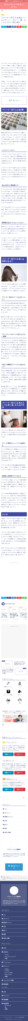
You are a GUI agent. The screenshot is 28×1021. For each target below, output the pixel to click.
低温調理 (5, 999)
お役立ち (5, 952)
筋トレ (20, 694)
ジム (20, 686)
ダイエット (8, 812)
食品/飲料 (6, 1003)
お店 (4, 991)
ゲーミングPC (9, 972)
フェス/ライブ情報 (8, 980)
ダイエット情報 (8, 694)
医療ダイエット (8, 686)
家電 (6, 976)
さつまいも (8, 1005)
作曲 (6, 958)
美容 (20, 703)
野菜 (6, 1009)
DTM (4, 948)
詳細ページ (8, 754)
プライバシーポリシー (8, 1017)
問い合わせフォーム (14, 867)
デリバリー (6, 995)
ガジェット (6, 966)
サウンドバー (8, 974)
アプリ (7, 954)
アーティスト (7, 962)
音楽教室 (5, 984)
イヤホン (7, 970)
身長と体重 (8, 832)
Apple (7, 969)
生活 (3, 14)
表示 (17, 100)
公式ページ (20, 754)
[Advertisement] (14, 46)
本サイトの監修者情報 (19, 1017)
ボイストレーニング (10, 956)
